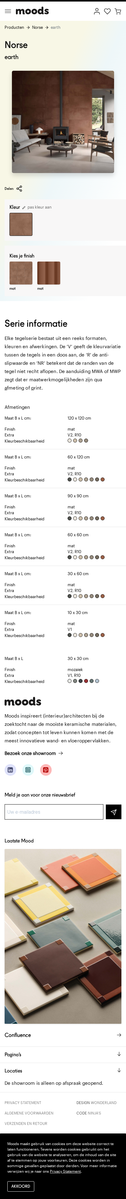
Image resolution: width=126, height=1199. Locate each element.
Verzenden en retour (26, 1123)
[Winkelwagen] (117, 10)
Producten (14, 27)
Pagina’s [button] (13, 1055)
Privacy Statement (23, 1102)
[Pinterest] (46, 770)
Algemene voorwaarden (29, 1113)
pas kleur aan (39, 207)
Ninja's (94, 1113)
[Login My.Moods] (97, 10)
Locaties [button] (13, 1071)
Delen (9, 188)
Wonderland (104, 1102)
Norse (37, 27)
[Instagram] (28, 770)
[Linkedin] (10, 770)
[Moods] (32, 11)
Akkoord (20, 1186)
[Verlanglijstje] (107, 10)
